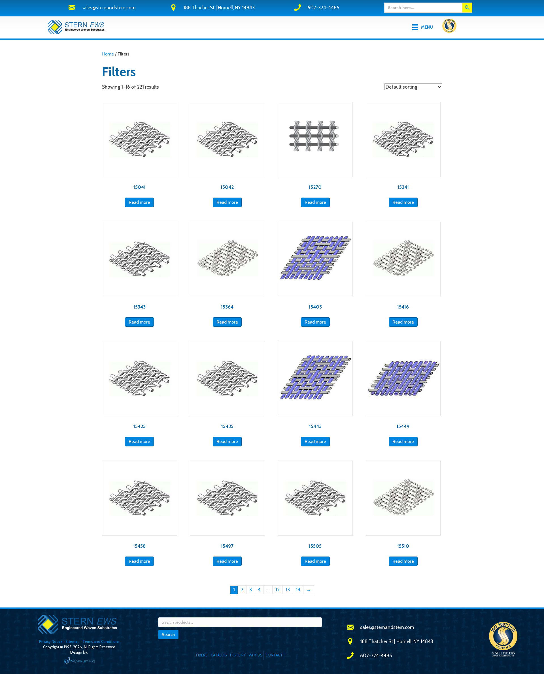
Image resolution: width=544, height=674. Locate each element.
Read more (139, 202)
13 (288, 589)
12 (277, 589)
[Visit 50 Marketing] (79, 660)
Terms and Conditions (101, 641)
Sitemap (72, 641)
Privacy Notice (51, 641)
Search (168, 634)
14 (298, 589)
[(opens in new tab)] (449, 27)
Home (108, 54)
